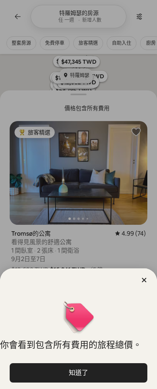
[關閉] (144, 280)
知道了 (78, 372)
